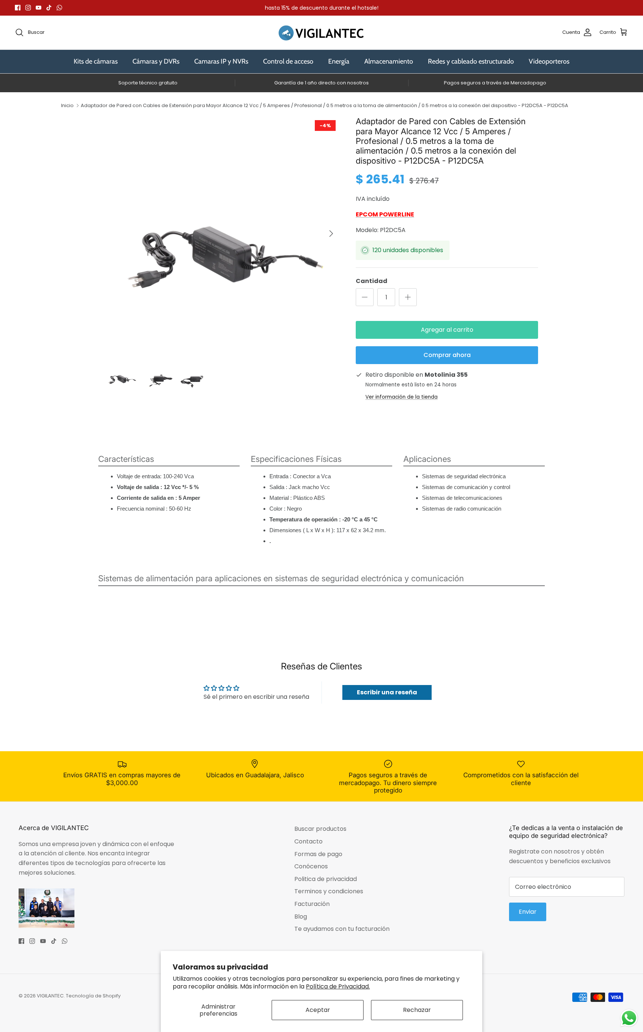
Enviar (528, 911)
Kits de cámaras (96, 61)
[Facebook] (17, 7)
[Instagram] (28, 7)
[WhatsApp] (59, 7)
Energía (338, 61)
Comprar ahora (447, 355)
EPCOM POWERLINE (385, 214)
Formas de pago (318, 854)
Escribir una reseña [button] (387, 692)
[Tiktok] (49, 7)
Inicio (67, 105)
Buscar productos (320, 828)
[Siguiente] (331, 233)
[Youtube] (38, 7)
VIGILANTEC (50, 995)
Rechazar (417, 1010)
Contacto (308, 841)
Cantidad (371, 281)
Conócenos (311, 866)
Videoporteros (549, 61)
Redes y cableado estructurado (471, 61)
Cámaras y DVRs (155, 61)
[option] (222, 233)
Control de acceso (288, 61)
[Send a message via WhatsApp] (629, 1018)
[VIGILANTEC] (321, 32)
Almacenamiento (388, 61)
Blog (300, 916)
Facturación (312, 904)
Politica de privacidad (325, 879)
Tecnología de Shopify (93, 995)
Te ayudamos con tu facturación (342, 929)
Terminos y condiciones (328, 891)
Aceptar (317, 1010)
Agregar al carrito (447, 329)
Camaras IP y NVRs (221, 61)
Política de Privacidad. (338, 986)
